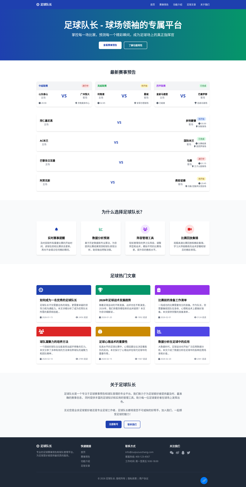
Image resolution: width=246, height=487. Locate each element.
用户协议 (143, 478)
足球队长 (46, 4)
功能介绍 (177, 4)
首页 (152, 4)
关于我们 (205, 4)
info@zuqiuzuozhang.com (139, 452)
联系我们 (132, 424)
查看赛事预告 (110, 45)
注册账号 (113, 424)
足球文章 (191, 4)
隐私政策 (132, 478)
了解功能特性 (135, 45)
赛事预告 (164, 4)
